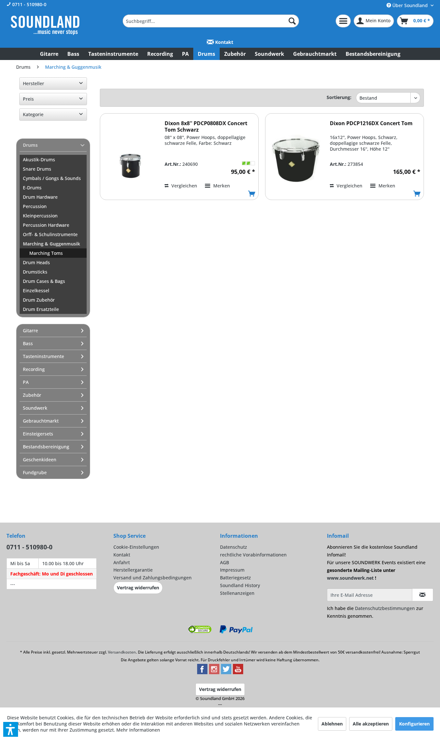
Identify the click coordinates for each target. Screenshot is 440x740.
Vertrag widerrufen (138, 588)
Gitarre (30, 330)
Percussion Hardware (46, 225)
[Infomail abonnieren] (422, 594)
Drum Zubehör (39, 300)
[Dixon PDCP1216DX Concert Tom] (296, 159)
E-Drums (32, 188)
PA (26, 382)
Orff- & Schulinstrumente (50, 234)
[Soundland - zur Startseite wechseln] (45, 25)
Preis (28, 99)
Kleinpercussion (40, 216)
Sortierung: (339, 97)
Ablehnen (332, 724)
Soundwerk (35, 408)
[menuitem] (211, 21)
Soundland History (240, 585)
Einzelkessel (36, 290)
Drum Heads (36, 262)
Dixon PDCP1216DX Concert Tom (371, 123)
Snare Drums (37, 169)
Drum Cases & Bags (44, 281)
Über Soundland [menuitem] (410, 5)
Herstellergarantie (133, 570)
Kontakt (223, 42)
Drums (30, 145)
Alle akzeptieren (371, 724)
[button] (10, 729)
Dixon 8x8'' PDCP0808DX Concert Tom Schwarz (206, 126)
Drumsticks (35, 272)
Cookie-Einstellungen (136, 547)
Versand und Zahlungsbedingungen (152, 578)
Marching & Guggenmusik (51, 244)
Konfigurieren (414, 724)
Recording (34, 369)
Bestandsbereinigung (46, 447)
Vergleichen (183, 186)
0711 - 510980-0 (28, 4)
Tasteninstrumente (43, 356)
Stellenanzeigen (237, 593)
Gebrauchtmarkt (41, 421)
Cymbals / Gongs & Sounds (52, 178)
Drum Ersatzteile (41, 309)
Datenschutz (233, 547)
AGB (224, 562)
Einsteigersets (38, 434)
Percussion (35, 206)
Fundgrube (35, 472)
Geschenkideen (39, 459)
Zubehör (32, 395)
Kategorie (33, 114)
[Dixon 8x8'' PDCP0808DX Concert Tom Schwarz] (130, 159)
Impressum (232, 570)
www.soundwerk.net (350, 578)
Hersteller (33, 83)
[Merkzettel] (343, 21)
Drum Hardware (40, 197)
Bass (28, 343)
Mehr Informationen (138, 730)
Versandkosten (122, 652)
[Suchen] (292, 21)
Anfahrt (121, 562)
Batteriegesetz (235, 578)
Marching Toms (46, 253)
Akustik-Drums (39, 159)
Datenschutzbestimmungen (385, 608)
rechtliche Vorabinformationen (253, 555)
